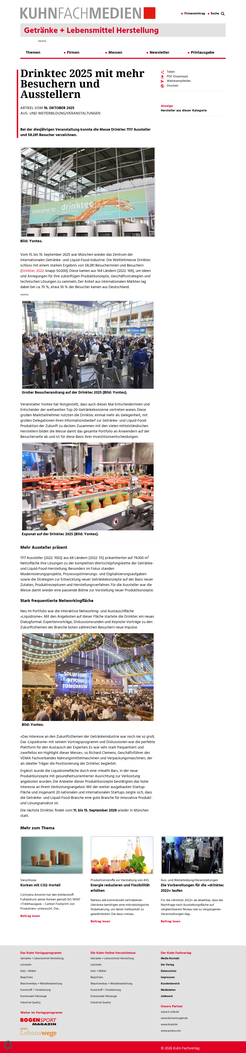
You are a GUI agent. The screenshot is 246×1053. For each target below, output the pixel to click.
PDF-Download (177, 76)
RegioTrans (26, 977)
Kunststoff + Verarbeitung (35, 990)
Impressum (168, 977)
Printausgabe (202, 52)
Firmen (73, 52)
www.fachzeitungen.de (174, 1018)
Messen (115, 52)
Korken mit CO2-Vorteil (40, 885)
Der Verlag (167, 965)
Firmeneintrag (194, 13)
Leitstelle (25, 965)
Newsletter (159, 52)
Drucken (172, 85)
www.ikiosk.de (169, 1024)
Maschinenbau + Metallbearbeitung (41, 984)
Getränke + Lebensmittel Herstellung (42, 958)
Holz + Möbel (28, 971)
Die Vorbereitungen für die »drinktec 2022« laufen (192, 888)
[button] (8, 1045)
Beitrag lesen (30, 916)
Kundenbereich (170, 984)
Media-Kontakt (170, 958)
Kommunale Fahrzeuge (33, 996)
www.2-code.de (170, 1012)
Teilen (171, 72)
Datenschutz (168, 971)
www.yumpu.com (171, 1031)
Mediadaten (168, 990)
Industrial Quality (30, 1002)
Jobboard (167, 996)
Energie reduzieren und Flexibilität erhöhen (120, 888)
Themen (33, 52)
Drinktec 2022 (33, 271)
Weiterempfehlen (179, 81)
